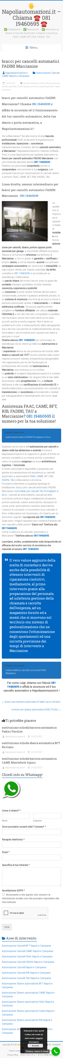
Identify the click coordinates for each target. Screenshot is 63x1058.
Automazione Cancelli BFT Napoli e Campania (26, 945)
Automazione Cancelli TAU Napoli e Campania (26, 978)
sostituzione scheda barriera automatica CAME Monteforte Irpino (29, 760)
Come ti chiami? (11, 810)
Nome (4, 821)
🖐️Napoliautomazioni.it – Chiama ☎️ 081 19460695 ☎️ (31, 14)
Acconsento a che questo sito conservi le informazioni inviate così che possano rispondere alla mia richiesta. (30, 898)
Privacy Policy (12, 1055)
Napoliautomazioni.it (17, 72)
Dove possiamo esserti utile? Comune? (24, 826)
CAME (40, 476)
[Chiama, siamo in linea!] (56, 1051)
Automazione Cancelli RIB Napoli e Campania (26, 972)
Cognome (37, 821)
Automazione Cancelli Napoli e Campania (24, 967)
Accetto (35, 1045)
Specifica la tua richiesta (16, 865)
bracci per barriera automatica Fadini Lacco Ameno (31, 701)
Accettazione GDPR (13, 890)
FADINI (5, 480)
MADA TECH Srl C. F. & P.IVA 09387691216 (38, 1055)
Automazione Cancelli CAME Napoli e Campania (27, 951)
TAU (12, 480)
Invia (6, 927)
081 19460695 (41, 104)
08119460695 (47, 517)
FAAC (33, 476)
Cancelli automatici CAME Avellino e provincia (41, 83)
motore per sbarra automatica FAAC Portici (36, 709)
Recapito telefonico (13, 839)
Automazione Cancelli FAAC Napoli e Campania (27, 956)
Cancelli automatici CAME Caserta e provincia (20, 86)
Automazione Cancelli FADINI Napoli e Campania (28, 961)
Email (5, 852)
